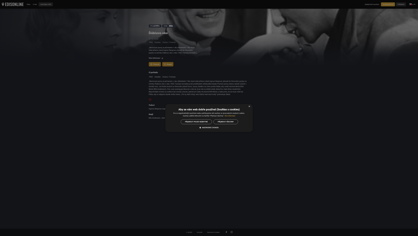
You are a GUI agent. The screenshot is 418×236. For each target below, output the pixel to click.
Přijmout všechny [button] (226, 122)
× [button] (249, 106)
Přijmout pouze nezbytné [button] (196, 122)
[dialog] (209, 118)
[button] (209, 127)
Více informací (230, 116)
